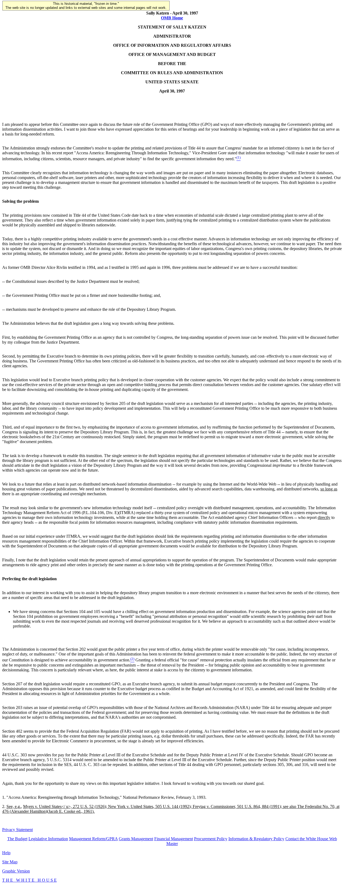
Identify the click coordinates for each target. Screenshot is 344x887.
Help (6, 852)
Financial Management (173, 838)
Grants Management (136, 838)
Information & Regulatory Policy (256, 838)
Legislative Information (48, 838)
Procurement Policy (210, 838)
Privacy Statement (17, 829)
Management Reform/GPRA (93, 838)
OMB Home (172, 18)
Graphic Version (16, 871)
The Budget (17, 838)
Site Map (9, 862)
